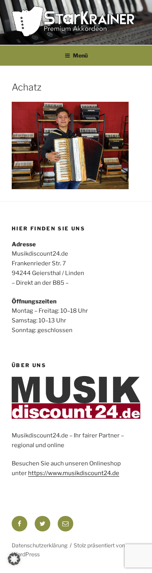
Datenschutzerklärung (39, 545)
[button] (14, 559)
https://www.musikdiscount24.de (73, 473)
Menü (80, 55)
